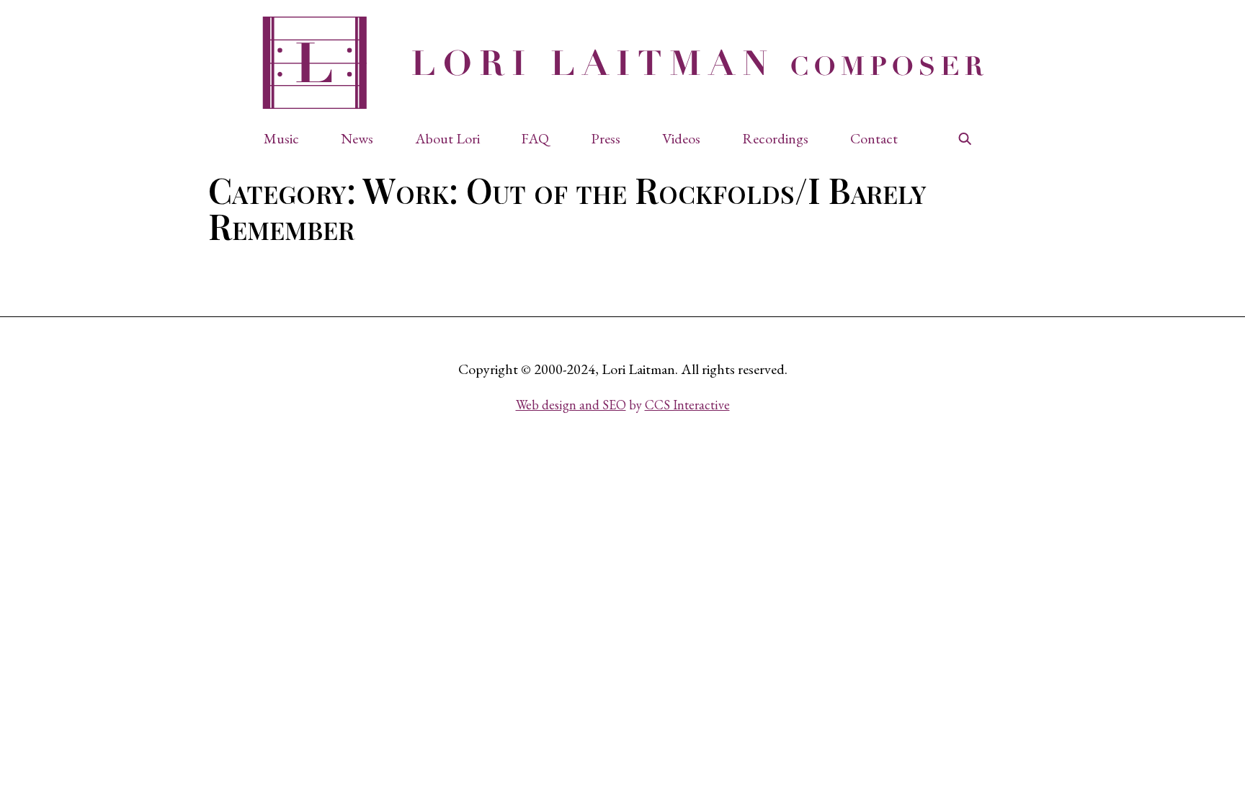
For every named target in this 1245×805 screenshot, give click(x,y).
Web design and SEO (571, 404)
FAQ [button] (535, 138)
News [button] (357, 138)
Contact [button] (874, 138)
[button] (288, 138)
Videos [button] (681, 138)
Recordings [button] (775, 138)
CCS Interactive (687, 404)
